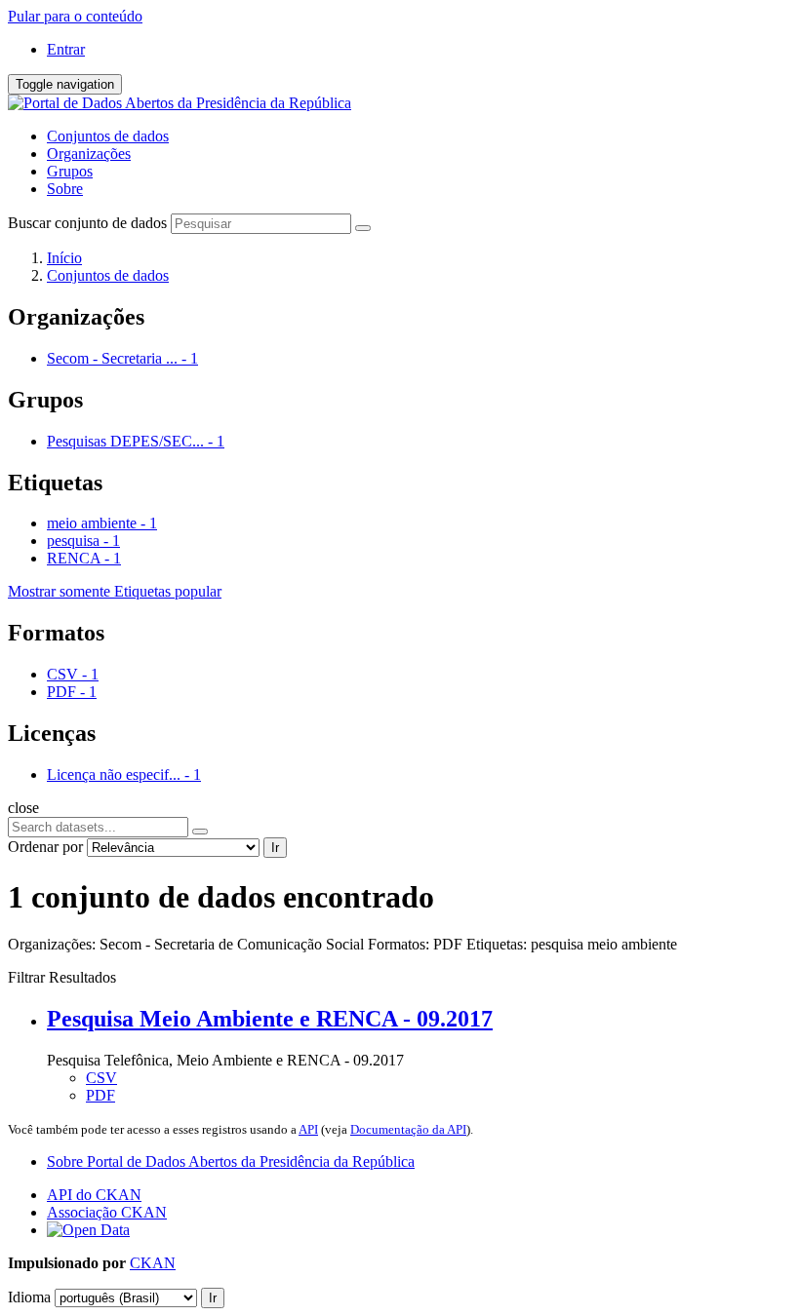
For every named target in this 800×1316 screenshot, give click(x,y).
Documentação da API (408, 1129)
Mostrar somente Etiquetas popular (114, 591)
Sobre (65, 188)
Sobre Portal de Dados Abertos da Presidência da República (231, 1161)
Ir (275, 847)
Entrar (66, 49)
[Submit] (363, 228)
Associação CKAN (107, 1212)
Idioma (29, 1297)
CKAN (153, 1263)
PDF (100, 1095)
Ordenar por (45, 846)
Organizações (89, 153)
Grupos (70, 171)
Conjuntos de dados (108, 136)
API (308, 1129)
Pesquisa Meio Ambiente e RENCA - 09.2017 (270, 1018)
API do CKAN (94, 1194)
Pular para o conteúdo (75, 16)
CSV (101, 1077)
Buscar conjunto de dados (87, 222)
